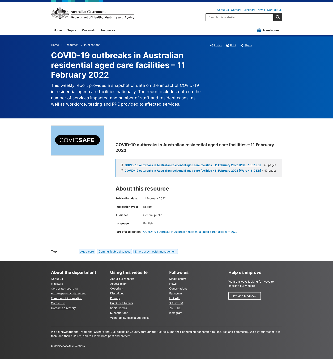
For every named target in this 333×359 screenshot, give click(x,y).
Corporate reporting (64, 288)
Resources (107, 30)
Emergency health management (155, 251)
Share (248, 45)
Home (58, 30)
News (261, 9)
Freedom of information (66, 298)
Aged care (87, 251)
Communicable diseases (114, 251)
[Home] (92, 12)
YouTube (175, 308)
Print (233, 45)
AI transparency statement (68, 293)
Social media (118, 308)
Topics (71, 30)
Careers (236, 9)
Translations (271, 30)
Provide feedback (244, 296)
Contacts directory (63, 308)
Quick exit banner (121, 303)
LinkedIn (174, 298)
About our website (122, 278)
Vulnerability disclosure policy (130, 317)
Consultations (178, 288)
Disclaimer (117, 293)
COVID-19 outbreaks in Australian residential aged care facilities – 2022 (190, 231)
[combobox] (240, 17)
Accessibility (118, 283)
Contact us (274, 9)
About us (223, 9)
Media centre (177, 278)
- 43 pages (200, 165)
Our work (88, 30)
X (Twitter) (176, 303)
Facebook (175, 293)
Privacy (115, 298)
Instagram (175, 313)
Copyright (116, 288)
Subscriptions (119, 313)
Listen (218, 45)
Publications (92, 45)
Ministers (249, 9)
